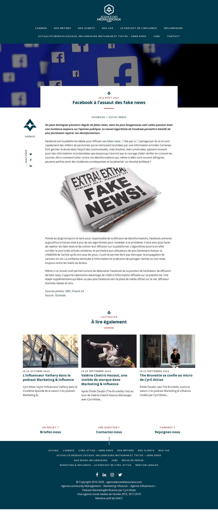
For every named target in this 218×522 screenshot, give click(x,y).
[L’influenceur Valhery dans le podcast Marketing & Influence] (50, 367)
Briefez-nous (50, 432)
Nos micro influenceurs (91, 460)
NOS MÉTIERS (62, 28)
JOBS (157, 36)
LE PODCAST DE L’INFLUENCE (138, 28)
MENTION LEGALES (146, 465)
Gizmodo (60, 295)
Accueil (54, 450)
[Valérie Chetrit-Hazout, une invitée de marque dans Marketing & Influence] (109, 367)
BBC (68, 291)
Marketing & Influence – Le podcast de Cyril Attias (96, 465)
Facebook (98, 117)
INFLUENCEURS (173, 28)
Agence (30, 136)
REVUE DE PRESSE (133, 460)
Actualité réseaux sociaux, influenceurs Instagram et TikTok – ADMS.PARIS (92, 36)
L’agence (41, 28)
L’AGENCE (69, 450)
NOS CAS (107, 28)
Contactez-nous (109, 432)
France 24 (78, 291)
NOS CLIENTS (86, 28)
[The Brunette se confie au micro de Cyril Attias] (167, 367)
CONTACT (173, 36)
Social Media (117, 117)
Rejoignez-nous (167, 432)
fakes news (113, 141)
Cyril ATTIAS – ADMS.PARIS (96, 450)
